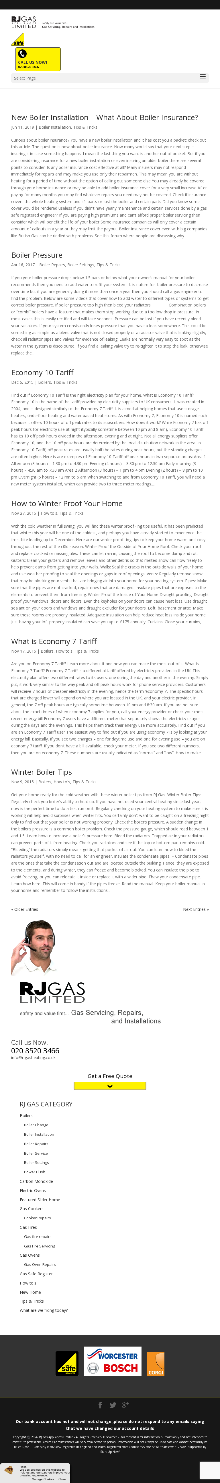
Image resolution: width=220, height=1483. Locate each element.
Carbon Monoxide (36, 1181)
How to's (49, 513)
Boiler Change (36, 1124)
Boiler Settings (80, 264)
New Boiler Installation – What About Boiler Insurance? (104, 117)
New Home (30, 1292)
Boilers (44, 382)
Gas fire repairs (38, 1236)
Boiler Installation (55, 127)
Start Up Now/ (110, 1452)
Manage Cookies (43, 1479)
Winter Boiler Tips (41, 772)
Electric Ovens (33, 1190)
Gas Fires (28, 1227)
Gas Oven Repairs (40, 1264)
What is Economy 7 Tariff (54, 641)
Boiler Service (36, 1153)
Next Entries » (196, 909)
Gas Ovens (30, 1255)
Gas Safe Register (36, 1273)
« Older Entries (24, 909)
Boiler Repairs (52, 264)
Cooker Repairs (37, 1217)
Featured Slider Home (40, 1199)
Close (62, 1479)
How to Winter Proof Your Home (67, 503)
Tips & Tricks (85, 127)
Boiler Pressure (36, 255)
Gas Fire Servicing (39, 1246)
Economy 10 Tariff (42, 372)
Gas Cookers (32, 1208)
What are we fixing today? (44, 1310)
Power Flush (34, 1172)
